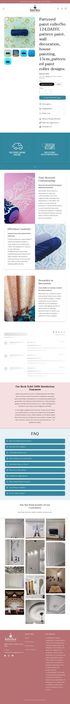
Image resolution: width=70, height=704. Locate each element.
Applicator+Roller (47, 84)
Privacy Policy (29, 642)
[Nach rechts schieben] (39, 167)
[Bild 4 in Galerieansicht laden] (31, 53)
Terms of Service (30, 649)
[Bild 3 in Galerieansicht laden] (23, 53)
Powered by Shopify (40, 700)
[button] (3, 8)
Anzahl (41, 88)
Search (27, 638)
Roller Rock (32, 700)
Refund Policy (29, 646)
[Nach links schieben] (31, 167)
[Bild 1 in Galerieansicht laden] (7, 53)
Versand (47, 76)
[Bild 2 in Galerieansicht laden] (15, 53)
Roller (59, 84)
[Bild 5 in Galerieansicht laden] (7, 61)
